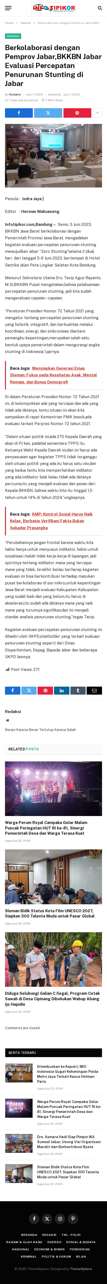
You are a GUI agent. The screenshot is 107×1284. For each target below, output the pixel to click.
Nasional (21, 1249)
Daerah (13, 36)
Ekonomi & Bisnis (49, 1249)
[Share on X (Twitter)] (48, 113)
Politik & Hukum (56, 1256)
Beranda (29, 1235)
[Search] (99, 8)
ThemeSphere (81, 1269)
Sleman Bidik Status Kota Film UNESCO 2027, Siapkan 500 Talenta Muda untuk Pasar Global (68, 1172)
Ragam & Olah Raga (24, 1242)
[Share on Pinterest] (77, 113)
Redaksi (15, 94)
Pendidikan (80, 1249)
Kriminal (29, 1256)
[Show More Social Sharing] (97, 113)
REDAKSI (49, 1235)
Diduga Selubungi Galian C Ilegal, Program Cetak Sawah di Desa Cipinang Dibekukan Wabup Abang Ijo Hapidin (52, 999)
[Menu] (8, 8)
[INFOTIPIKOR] (53, 8)
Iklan (81, 1256)
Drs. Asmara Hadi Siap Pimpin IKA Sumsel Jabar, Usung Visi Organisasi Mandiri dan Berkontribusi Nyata (69, 1142)
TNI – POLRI (70, 1235)
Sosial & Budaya (81, 1242)
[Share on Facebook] (19, 113)
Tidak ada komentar (23, 100)
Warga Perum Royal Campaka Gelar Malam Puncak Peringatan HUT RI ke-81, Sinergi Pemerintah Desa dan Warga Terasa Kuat (46, 828)
